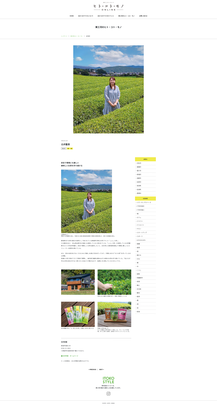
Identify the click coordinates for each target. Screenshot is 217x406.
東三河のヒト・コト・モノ (126, 16)
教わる (139, 255)
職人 (138, 285)
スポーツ (140, 236)
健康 (138, 243)
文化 (138, 259)
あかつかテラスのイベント (106, 16)
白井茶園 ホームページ (70, 356)
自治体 (139, 289)
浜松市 (139, 163)
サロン (139, 228)
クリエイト (140, 225)
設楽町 (139, 189)
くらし (139, 270)
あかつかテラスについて (85, 16)
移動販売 (140, 277)
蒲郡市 (139, 178)
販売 (138, 296)
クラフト (140, 221)
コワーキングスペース (144, 202)
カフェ (139, 217)
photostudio (141, 240)
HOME (72, 16)
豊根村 (139, 193)
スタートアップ (142, 232)
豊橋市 (139, 167)
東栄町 (139, 185)
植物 (138, 274)
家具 (138, 247)
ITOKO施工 (140, 210)
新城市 (63, 148)
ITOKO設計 (140, 206)
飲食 (138, 311)
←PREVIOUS (92, 369)
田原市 (139, 182)
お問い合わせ (143, 16)
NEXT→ (101, 369)
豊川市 (139, 170)
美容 (138, 281)
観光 (138, 292)
